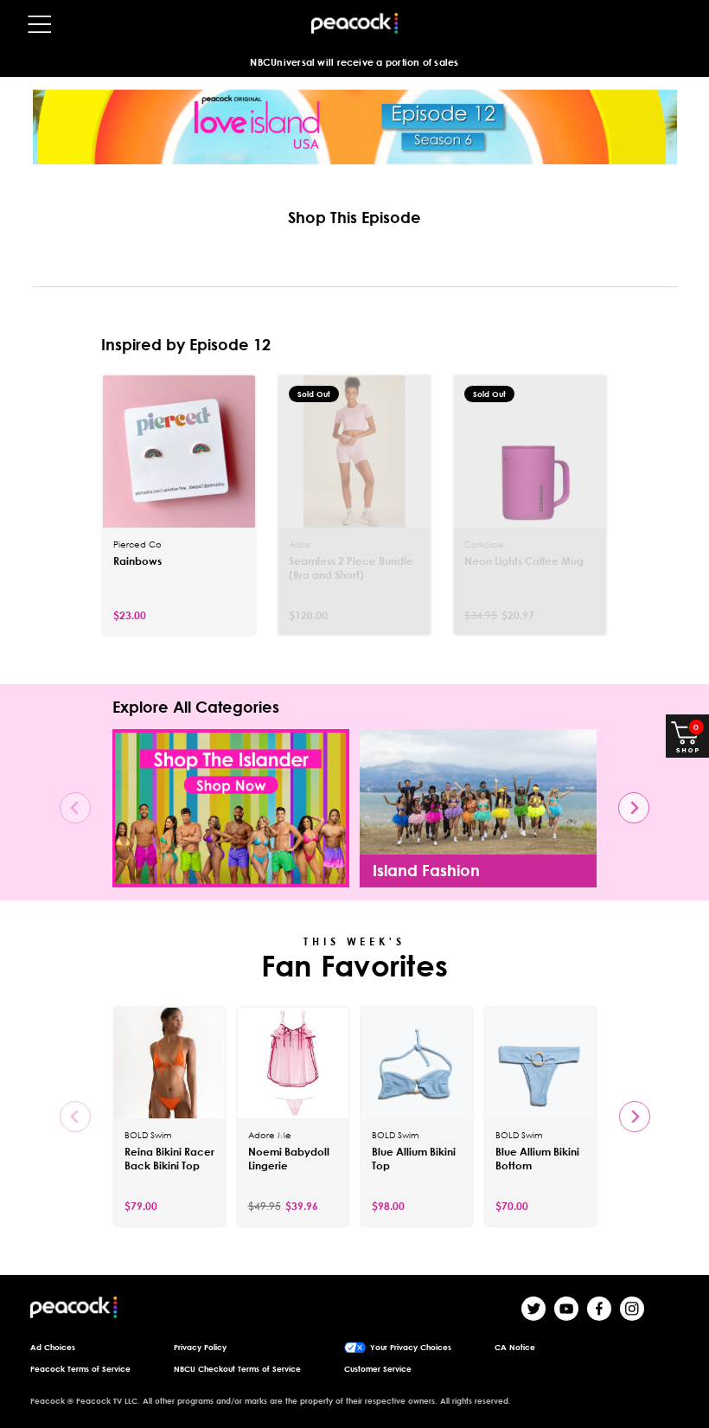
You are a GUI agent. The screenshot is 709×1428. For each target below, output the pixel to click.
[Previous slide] (75, 807)
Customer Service (378, 1369)
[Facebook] (599, 1309)
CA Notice (515, 1347)
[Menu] (40, 24)
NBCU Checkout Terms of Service (237, 1369)
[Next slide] (633, 807)
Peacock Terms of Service (80, 1369)
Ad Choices (52, 1347)
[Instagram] (632, 1309)
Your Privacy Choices (410, 1347)
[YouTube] (566, 1309)
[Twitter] (533, 1309)
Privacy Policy (200, 1347)
